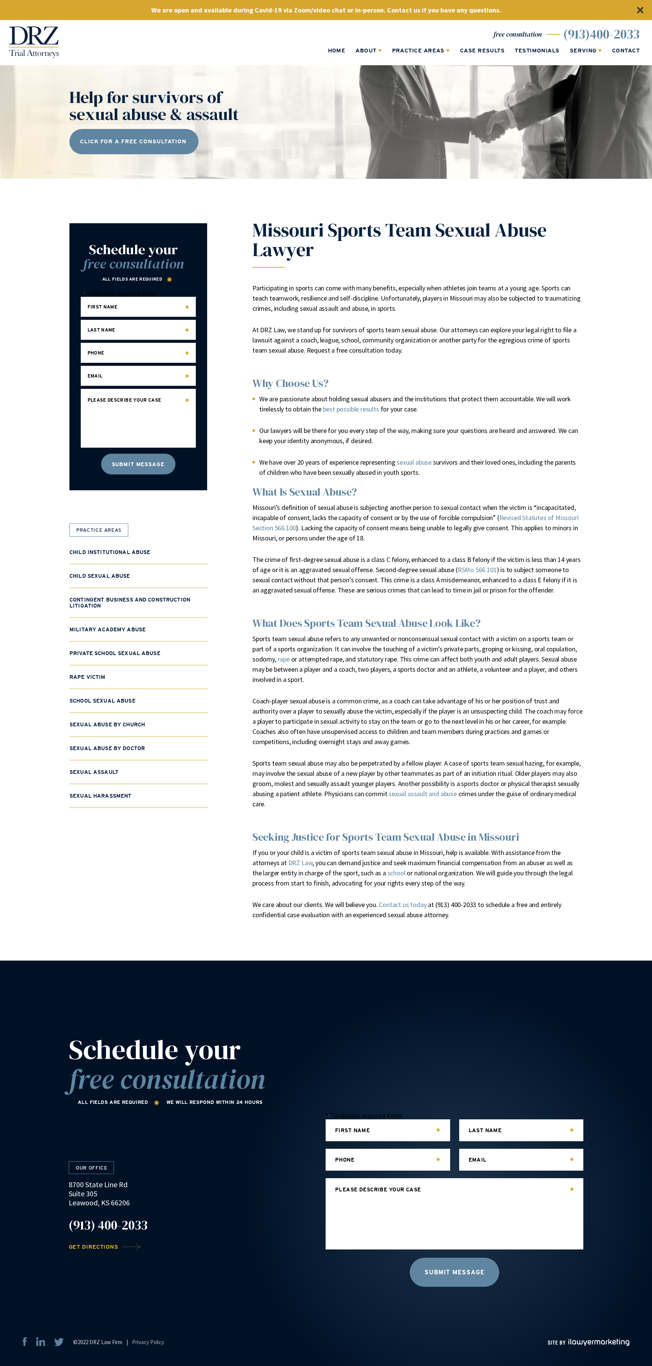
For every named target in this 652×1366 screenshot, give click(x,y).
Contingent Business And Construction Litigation (129, 603)
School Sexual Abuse (102, 701)
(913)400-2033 (601, 34)
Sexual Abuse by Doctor (107, 748)
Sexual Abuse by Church (107, 724)
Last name (101, 330)
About (365, 51)
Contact (626, 51)
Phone (96, 353)
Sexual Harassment (100, 796)
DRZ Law (300, 862)
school (397, 873)
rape (284, 659)
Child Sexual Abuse (99, 576)
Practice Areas (418, 51)
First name (103, 307)
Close (640, 10)
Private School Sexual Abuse (114, 653)
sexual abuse (414, 462)
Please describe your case (124, 400)
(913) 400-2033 (108, 1225)
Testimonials (537, 51)
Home (337, 51)
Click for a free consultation (133, 141)
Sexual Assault (93, 772)
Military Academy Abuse (107, 629)
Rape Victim (87, 677)
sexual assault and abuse (423, 793)
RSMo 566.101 (477, 569)
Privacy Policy (148, 1342)
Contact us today (402, 904)
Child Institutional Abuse (110, 552)
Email (95, 376)
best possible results (351, 409)
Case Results (482, 51)
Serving (583, 51)
